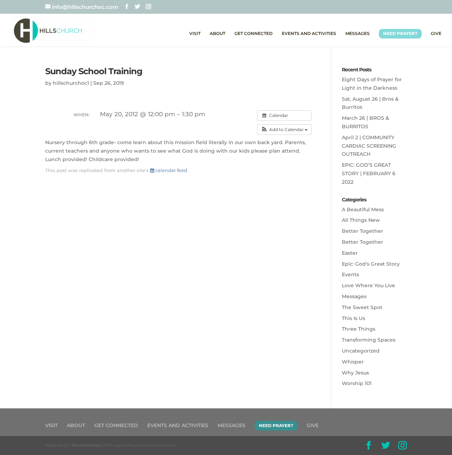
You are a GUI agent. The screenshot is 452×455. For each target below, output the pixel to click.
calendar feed (170, 170)
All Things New (361, 220)
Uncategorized (361, 351)
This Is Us (353, 318)
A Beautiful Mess (363, 209)
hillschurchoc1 (71, 83)
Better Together (362, 231)
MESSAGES (357, 33)
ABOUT (217, 33)
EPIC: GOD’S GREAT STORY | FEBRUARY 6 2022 (369, 173)
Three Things (358, 329)
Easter (350, 253)
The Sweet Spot (362, 307)
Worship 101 (356, 383)
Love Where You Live (368, 285)
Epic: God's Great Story (371, 264)
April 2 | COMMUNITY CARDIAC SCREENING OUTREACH (369, 146)
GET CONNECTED (253, 33)
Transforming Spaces (369, 340)
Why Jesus (355, 373)
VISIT (195, 33)
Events (350, 274)
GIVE (436, 33)
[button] (284, 130)
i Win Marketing (85, 445)
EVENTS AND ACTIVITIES (309, 33)
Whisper (353, 362)
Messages (354, 296)
